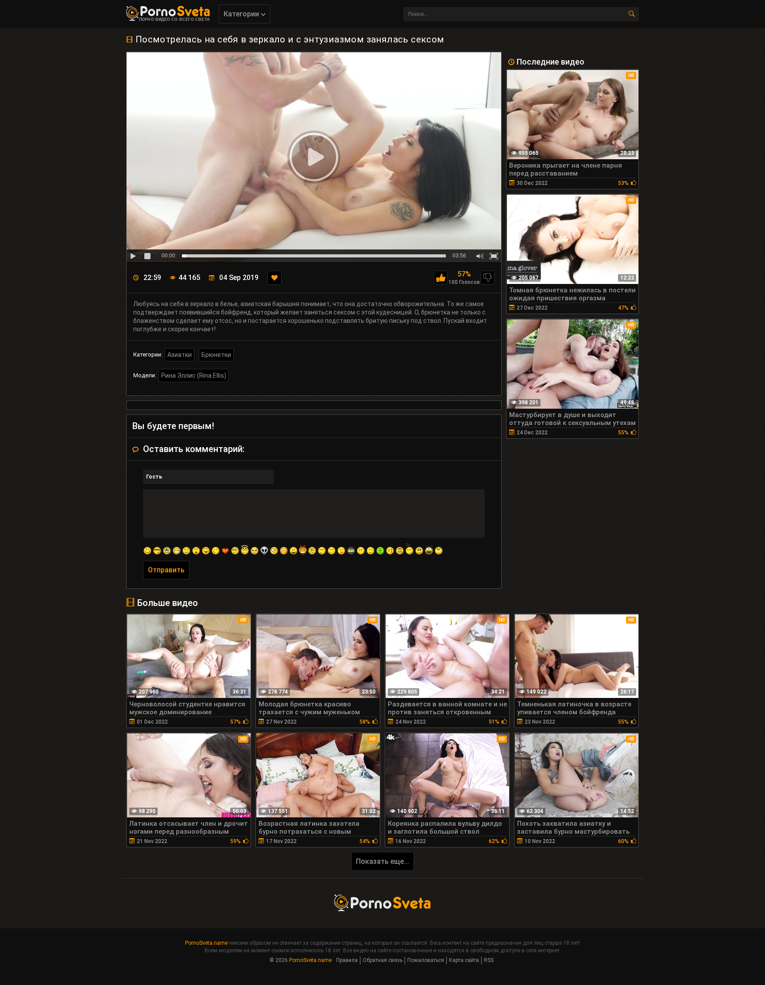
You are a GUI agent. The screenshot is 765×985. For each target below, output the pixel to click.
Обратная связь (382, 960)
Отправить (166, 570)
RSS (489, 960)
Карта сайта (464, 960)
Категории (242, 14)
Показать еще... (382, 861)
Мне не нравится (488, 277)
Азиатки (179, 354)
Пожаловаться (425, 960)
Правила (347, 960)
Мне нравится (441, 277)
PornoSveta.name (206, 943)
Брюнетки (216, 354)
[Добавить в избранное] (274, 278)
